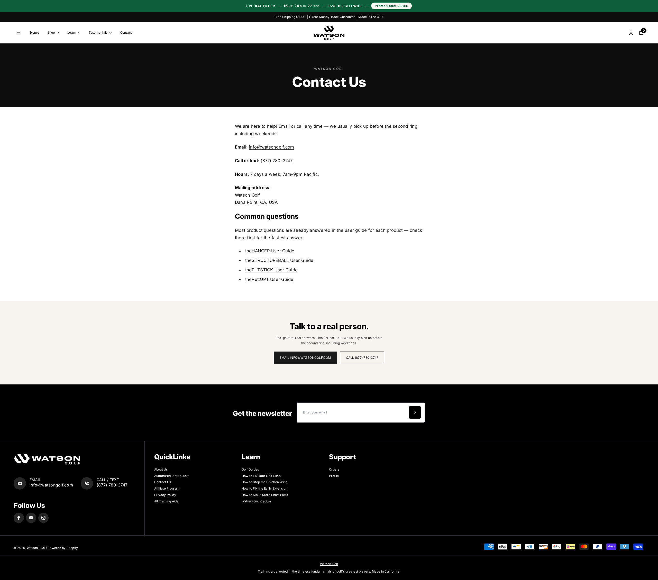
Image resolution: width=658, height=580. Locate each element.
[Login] (631, 33)
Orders (334, 469)
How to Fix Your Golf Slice (261, 476)
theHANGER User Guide (270, 250)
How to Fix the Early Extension (264, 488)
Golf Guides (250, 469)
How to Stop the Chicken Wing (265, 482)
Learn (71, 32)
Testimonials (98, 32)
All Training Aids (166, 501)
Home (34, 32)
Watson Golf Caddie (256, 501)
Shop (51, 32)
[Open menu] (18, 32)
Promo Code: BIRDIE (391, 6)
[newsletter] (415, 412)
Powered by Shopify (63, 548)
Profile (334, 476)
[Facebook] (19, 518)
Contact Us (162, 482)
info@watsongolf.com (271, 147)
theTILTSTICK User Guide (271, 269)
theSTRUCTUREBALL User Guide (279, 260)
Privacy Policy (165, 495)
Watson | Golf (37, 548)
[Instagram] (43, 518)
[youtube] (31, 518)
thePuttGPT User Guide (269, 279)
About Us (161, 469)
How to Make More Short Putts (265, 495)
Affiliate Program (167, 488)
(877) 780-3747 (277, 160)
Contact (126, 32)
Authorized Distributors (171, 476)
